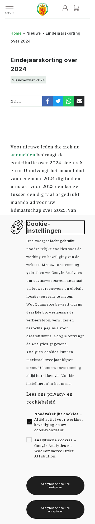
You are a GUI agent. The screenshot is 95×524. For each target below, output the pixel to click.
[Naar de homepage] (42, 9)
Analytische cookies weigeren (55, 485)
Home (16, 33)
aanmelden (23, 154)
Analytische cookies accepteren (55, 509)
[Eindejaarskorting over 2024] (47, 101)
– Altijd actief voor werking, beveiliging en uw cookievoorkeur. (58, 421)
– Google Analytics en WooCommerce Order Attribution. (55, 447)
